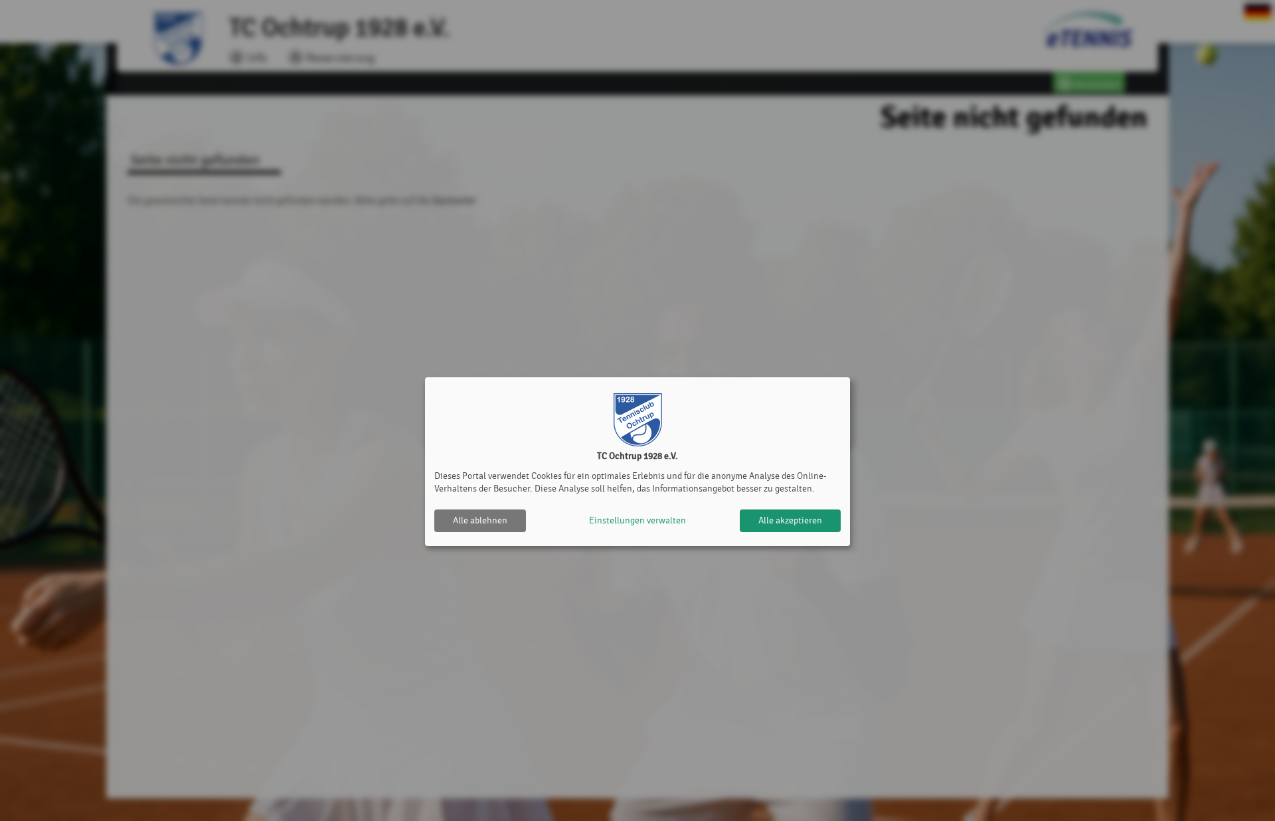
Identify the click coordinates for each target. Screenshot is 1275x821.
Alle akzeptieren (790, 520)
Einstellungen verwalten (637, 520)
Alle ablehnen (480, 520)
